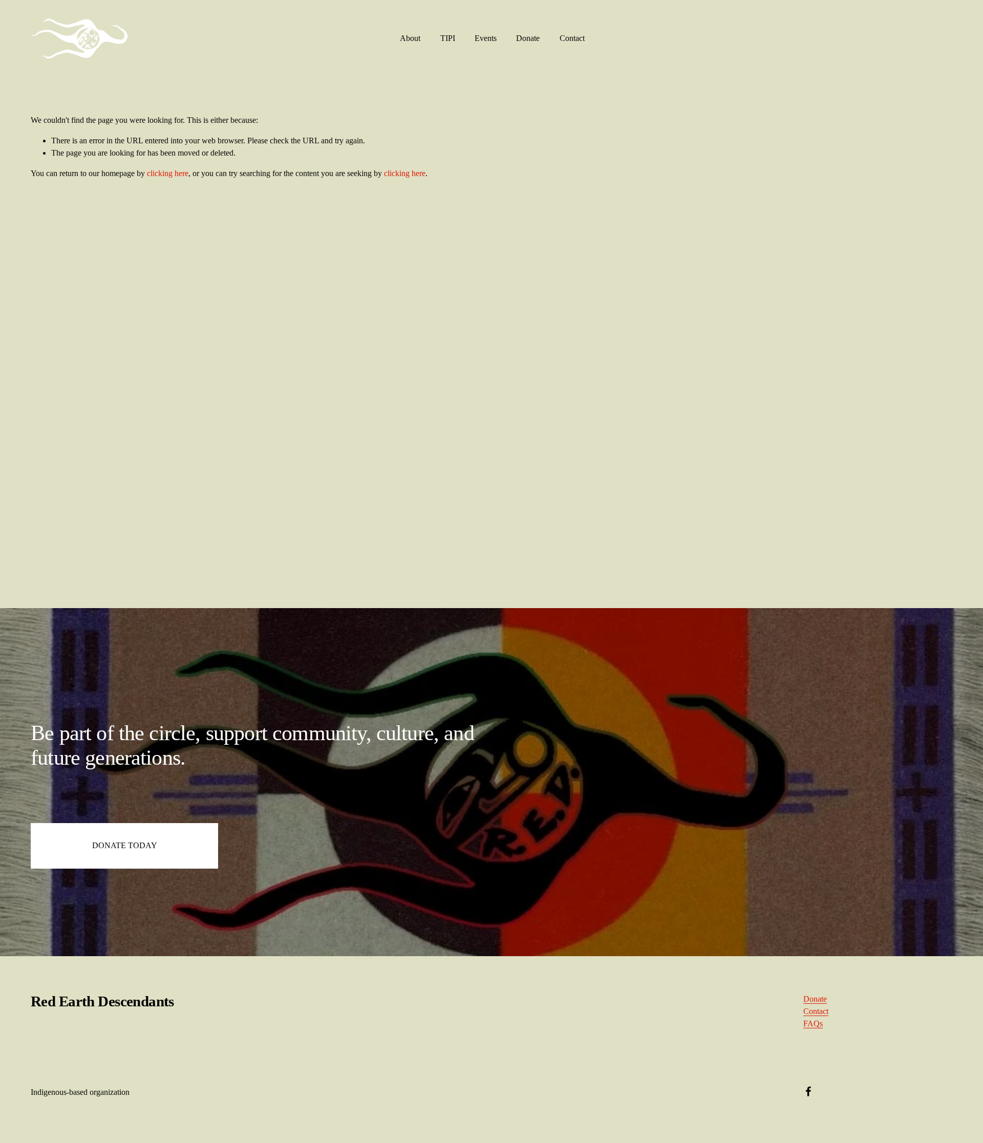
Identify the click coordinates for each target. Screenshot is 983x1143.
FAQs (813, 1023)
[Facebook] (808, 1091)
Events (486, 38)
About (410, 38)
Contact (572, 38)
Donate (528, 38)
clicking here (167, 173)
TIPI (447, 38)
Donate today (124, 845)
